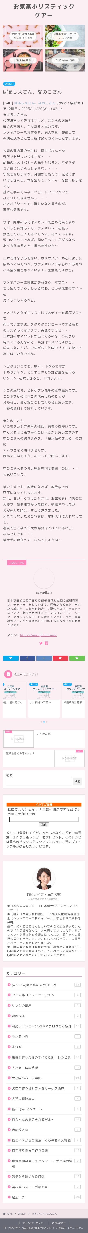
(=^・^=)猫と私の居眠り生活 (45, 985)
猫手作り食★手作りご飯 (45, 1150)
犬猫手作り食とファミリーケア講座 (45, 1088)
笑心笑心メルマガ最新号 (45, 1187)
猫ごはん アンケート (45, 1109)
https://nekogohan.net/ (38, 635)
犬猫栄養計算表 (45, 1099)
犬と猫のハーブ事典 (45, 1078)
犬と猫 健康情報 (45, 1068)
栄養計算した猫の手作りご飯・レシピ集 (45, 1057)
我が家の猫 (45, 1037)
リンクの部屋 (45, 1005)
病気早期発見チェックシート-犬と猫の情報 (45, 1164)
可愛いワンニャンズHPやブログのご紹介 (45, 1026)
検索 (9, 775)
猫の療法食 (45, 1130)
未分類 (45, 1047)
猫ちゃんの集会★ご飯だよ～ (45, 1120)
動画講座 (45, 1016)
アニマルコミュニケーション (45, 995)
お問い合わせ (59, 1223)
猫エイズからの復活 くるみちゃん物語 (45, 1140)
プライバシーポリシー (34, 1223)
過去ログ (9, 83)
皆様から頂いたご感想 (45, 1176)
